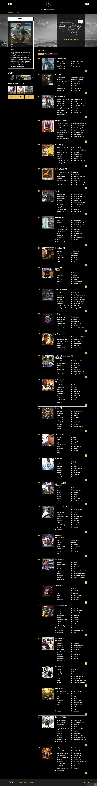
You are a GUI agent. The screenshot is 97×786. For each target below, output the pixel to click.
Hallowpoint (58, 585)
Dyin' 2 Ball (58, 434)
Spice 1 (57, 74)
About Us (26, 782)
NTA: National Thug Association (63, 356)
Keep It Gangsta (59, 483)
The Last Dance (59, 248)
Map (52, 9)
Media (49, 9)
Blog (54, 9)
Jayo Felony (61, 537)
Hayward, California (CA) (71, 39)
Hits (56, 191)
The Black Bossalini (60, 169)
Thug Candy (58, 666)
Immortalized (58, 217)
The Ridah (57, 408)
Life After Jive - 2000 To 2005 (63, 507)
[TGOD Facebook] (85, 783)
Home (42, 9)
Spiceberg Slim (59, 334)
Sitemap (31, 782)
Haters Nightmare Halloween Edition (64, 748)
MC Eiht (60, 382)
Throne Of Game (59, 689)
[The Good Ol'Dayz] (48, 3)
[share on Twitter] (20, 97)
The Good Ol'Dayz (10, 12)
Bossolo (60, 640)
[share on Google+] (29, 97)
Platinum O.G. (58, 717)
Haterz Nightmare (59, 605)
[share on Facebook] (12, 97)
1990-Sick (57, 145)
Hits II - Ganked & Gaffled (62, 290)
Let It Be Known (59, 58)
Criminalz (57, 268)
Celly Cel (60, 270)
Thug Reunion (58, 559)
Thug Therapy (58, 638)
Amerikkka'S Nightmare (61, 120)
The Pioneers (58, 380)
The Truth (57, 459)
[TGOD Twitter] (88, 783)
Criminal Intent (59, 535)
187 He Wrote (58, 96)
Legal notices (19, 782)
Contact (11, 782)
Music (45, 9)
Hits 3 (56, 314)
